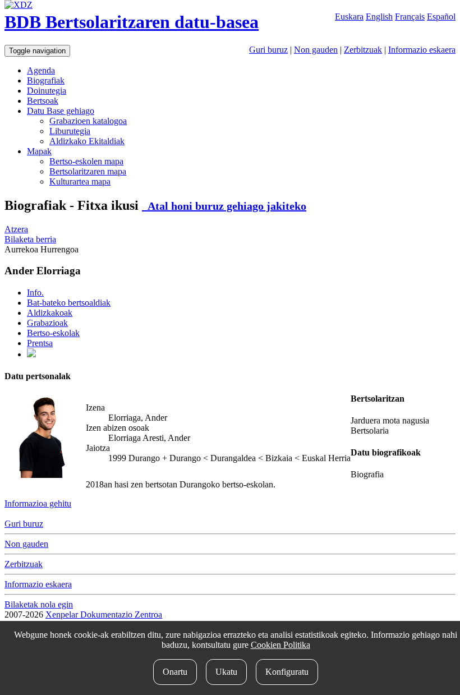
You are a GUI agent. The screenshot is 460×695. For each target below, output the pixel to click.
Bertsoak (42, 100)
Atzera (16, 229)
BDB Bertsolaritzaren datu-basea (131, 22)
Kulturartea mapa (80, 181)
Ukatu (226, 671)
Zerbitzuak (363, 49)
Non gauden (316, 49)
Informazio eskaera (422, 49)
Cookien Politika (280, 645)
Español (441, 16)
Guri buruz (268, 49)
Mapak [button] (39, 151)
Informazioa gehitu (37, 503)
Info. (35, 292)
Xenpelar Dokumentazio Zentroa (103, 614)
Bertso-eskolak (53, 333)
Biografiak (46, 80)
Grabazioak (47, 323)
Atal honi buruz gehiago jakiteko (224, 206)
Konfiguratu (287, 671)
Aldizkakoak (49, 312)
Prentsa (40, 343)
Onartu (175, 671)
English (379, 16)
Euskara (349, 16)
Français (410, 16)
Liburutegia (69, 131)
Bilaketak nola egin (38, 604)
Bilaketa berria (30, 239)
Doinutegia (46, 90)
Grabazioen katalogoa (88, 121)
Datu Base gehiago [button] (60, 111)
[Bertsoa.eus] (31, 354)
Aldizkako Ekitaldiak (87, 141)
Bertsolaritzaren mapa (87, 171)
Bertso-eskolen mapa (86, 161)
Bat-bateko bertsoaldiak (69, 302)
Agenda (41, 70)
